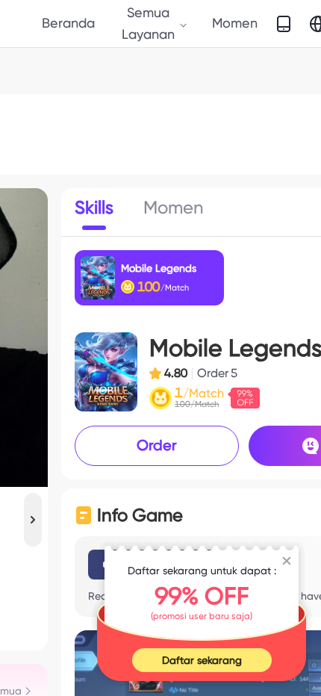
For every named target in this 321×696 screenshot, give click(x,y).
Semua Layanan (148, 22)
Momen (235, 23)
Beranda (68, 23)
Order (157, 445)
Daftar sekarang (202, 660)
